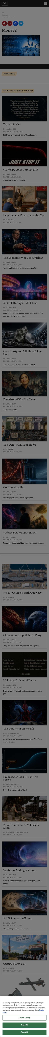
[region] (24, 1016)
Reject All (24, 1025)
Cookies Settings (24, 1018)
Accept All (24, 1032)
